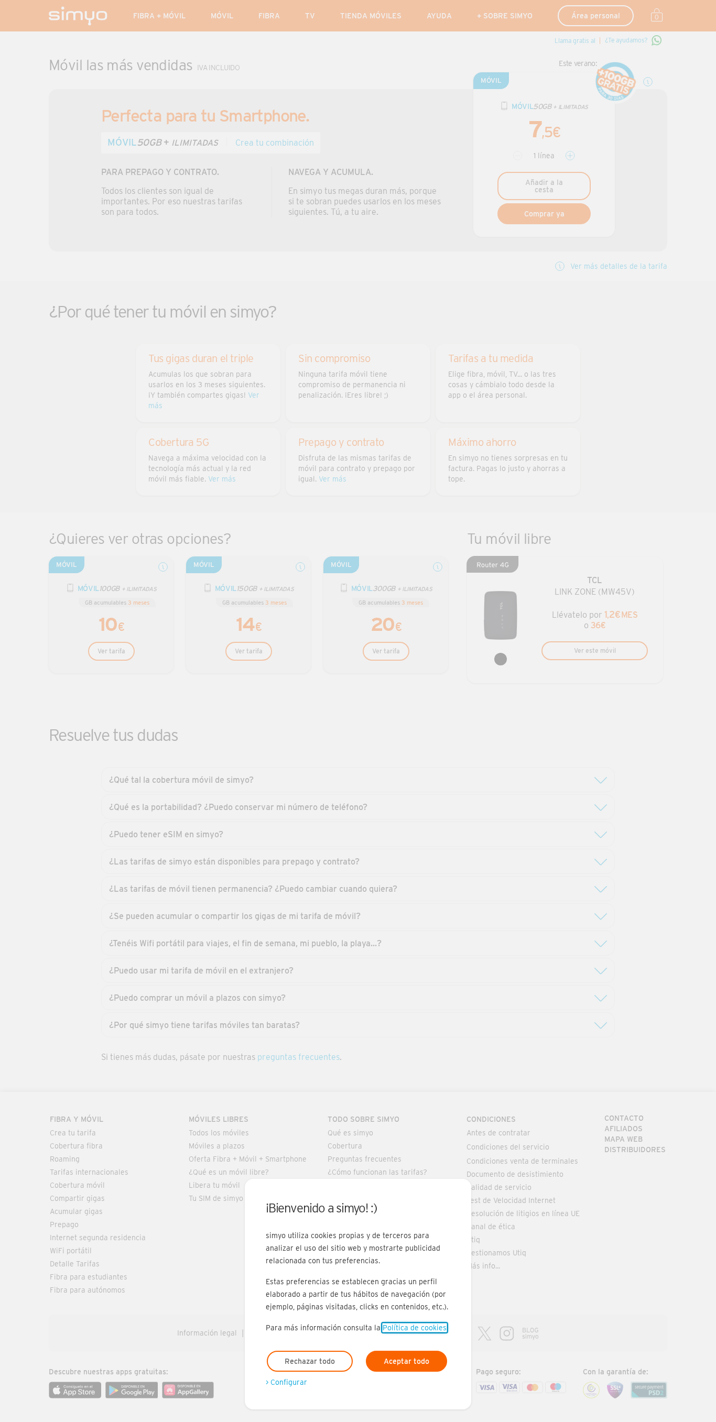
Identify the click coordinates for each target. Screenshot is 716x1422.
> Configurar (286, 1382)
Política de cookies (415, 1327)
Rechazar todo (310, 1361)
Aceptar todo (406, 1361)
